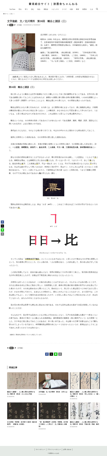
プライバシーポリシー (54, 449)
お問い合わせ (67, 449)
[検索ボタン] (97, 9)
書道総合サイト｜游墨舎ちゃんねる (53, 4)
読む (11, 25)
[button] (47, 354)
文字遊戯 (19, 25)
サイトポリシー (40, 449)
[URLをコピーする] (60, 354)
